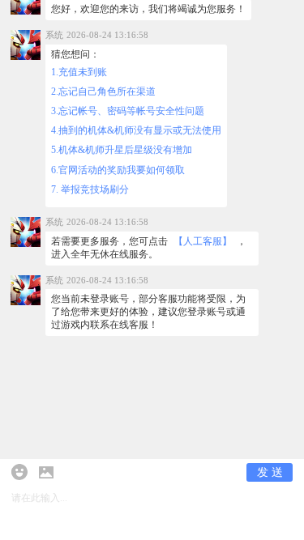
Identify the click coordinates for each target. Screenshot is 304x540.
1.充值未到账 (79, 72)
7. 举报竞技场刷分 (90, 190)
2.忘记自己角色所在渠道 (103, 92)
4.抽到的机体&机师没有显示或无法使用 (136, 130)
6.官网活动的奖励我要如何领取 (118, 170)
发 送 (270, 472)
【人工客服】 (202, 241)
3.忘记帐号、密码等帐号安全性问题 (127, 111)
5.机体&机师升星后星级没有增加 (121, 150)
